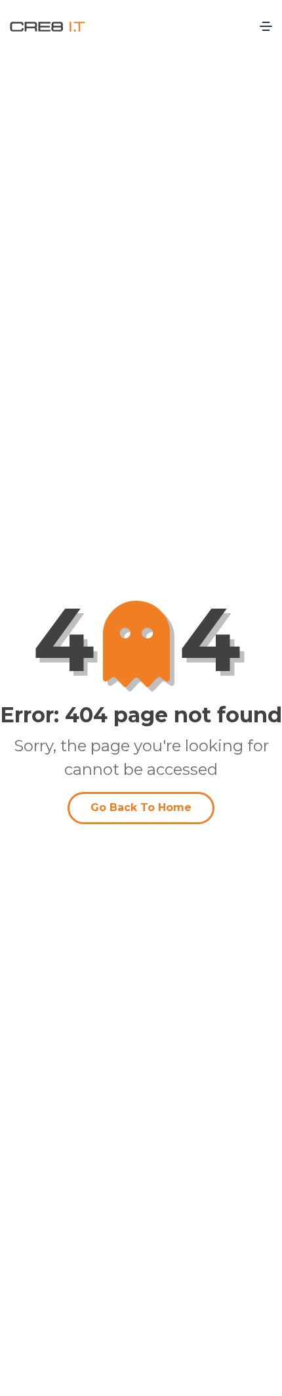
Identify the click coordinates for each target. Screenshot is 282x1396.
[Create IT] (47, 26)
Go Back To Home (141, 807)
